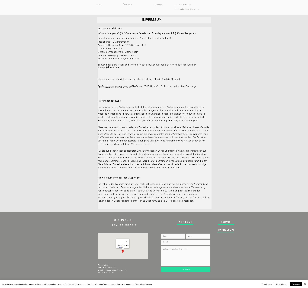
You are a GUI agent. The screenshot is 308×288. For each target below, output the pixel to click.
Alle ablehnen (281, 284)
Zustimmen (296, 284)
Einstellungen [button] (267, 284)
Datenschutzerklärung (143, 284)
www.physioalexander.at (121, 55)
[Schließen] (305, 284)
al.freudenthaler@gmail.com (188, 9)
